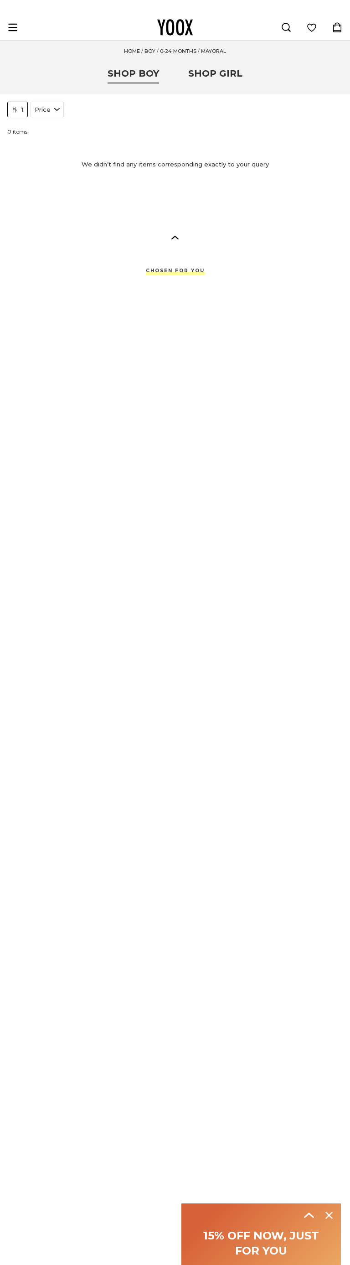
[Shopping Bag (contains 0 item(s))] (337, 27)
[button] (175, 237)
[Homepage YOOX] (175, 27)
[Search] (286, 27)
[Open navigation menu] (13, 27)
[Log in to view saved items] (312, 27)
